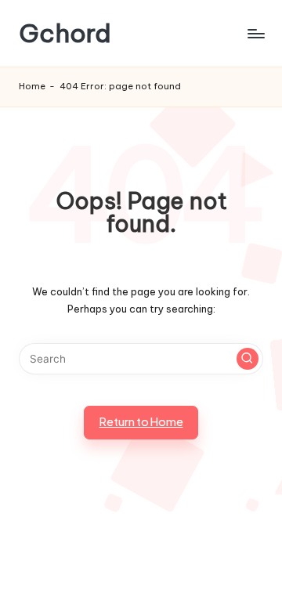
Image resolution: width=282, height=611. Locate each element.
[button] (247, 359)
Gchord (65, 33)
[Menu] (255, 33)
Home (32, 86)
